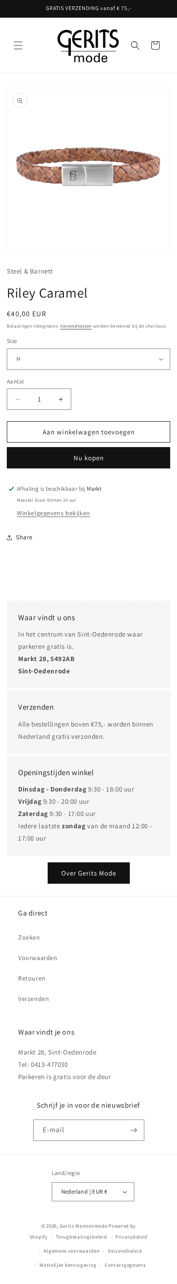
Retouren (32, 978)
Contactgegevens (125, 1265)
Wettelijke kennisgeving (67, 1265)
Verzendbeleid (125, 1251)
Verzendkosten (76, 326)
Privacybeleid (131, 1237)
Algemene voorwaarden (71, 1251)
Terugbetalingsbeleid (81, 1237)
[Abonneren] (134, 1130)
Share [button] (24, 537)
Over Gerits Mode (88, 873)
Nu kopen (89, 457)
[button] (18, 45)
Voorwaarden (38, 958)
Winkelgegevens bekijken (53, 513)
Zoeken (29, 937)
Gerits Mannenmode (84, 1226)
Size (12, 341)
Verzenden (33, 999)
